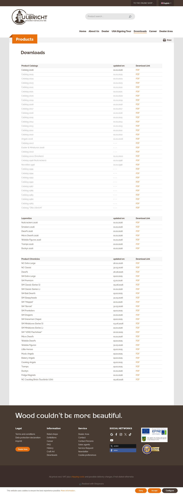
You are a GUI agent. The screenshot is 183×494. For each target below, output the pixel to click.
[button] (123, 446)
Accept (154, 491)
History (50, 448)
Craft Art (51, 451)
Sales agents (84, 444)
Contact (82, 437)
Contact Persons (85, 441)
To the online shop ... (143, 3)
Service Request (85, 448)
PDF (138, 70)
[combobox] (105, 16)
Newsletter (83, 451)
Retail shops (52, 434)
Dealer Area (22, 449)
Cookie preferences (87, 455)
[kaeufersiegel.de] (150, 449)
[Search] (130, 16)
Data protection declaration (27, 437)
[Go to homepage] (30, 16)
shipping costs (77, 477)
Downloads (52, 455)
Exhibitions (52, 437)
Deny (141, 491)
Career (50, 441)
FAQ (49, 444)
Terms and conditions (25, 434)
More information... (68, 491)
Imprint (18, 441)
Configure (170, 491)
